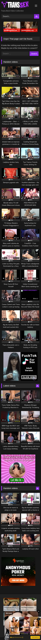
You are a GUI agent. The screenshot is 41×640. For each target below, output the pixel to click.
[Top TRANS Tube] (16, 5)
